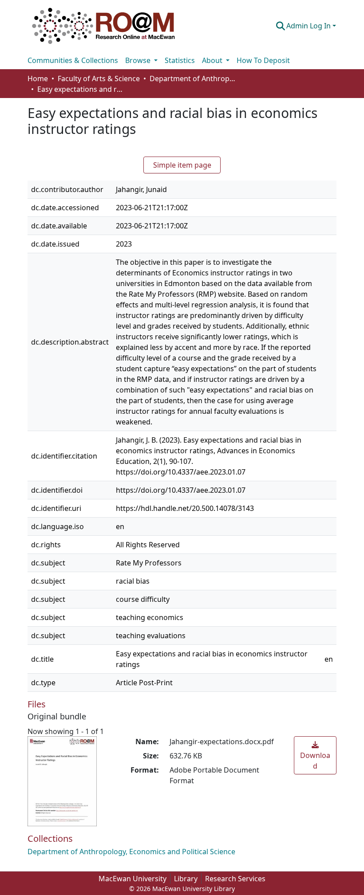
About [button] (213, 60)
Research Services (235, 878)
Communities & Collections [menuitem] (73, 60)
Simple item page (182, 165)
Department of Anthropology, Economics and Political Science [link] (194, 78)
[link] (315, 755)
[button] (103, 26)
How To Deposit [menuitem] (263, 60)
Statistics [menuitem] (180, 60)
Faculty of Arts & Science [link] (99, 78)
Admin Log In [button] (309, 26)
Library (186, 878)
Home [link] (38, 78)
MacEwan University (132, 878)
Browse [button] (138, 60)
